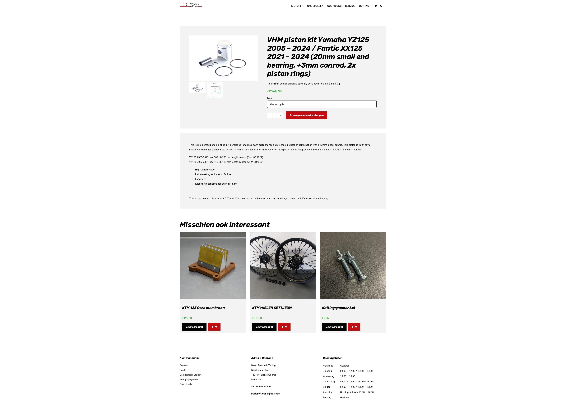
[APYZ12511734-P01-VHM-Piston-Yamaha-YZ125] (223, 58)
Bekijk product (194, 326)
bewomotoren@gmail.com (265, 393)
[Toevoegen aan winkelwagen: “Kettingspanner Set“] (354, 327)
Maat (270, 98)
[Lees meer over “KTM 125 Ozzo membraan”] (214, 327)
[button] (381, 6)
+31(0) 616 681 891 (262, 386)
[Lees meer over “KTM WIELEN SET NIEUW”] (284, 327)
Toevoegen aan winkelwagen (307, 115)
